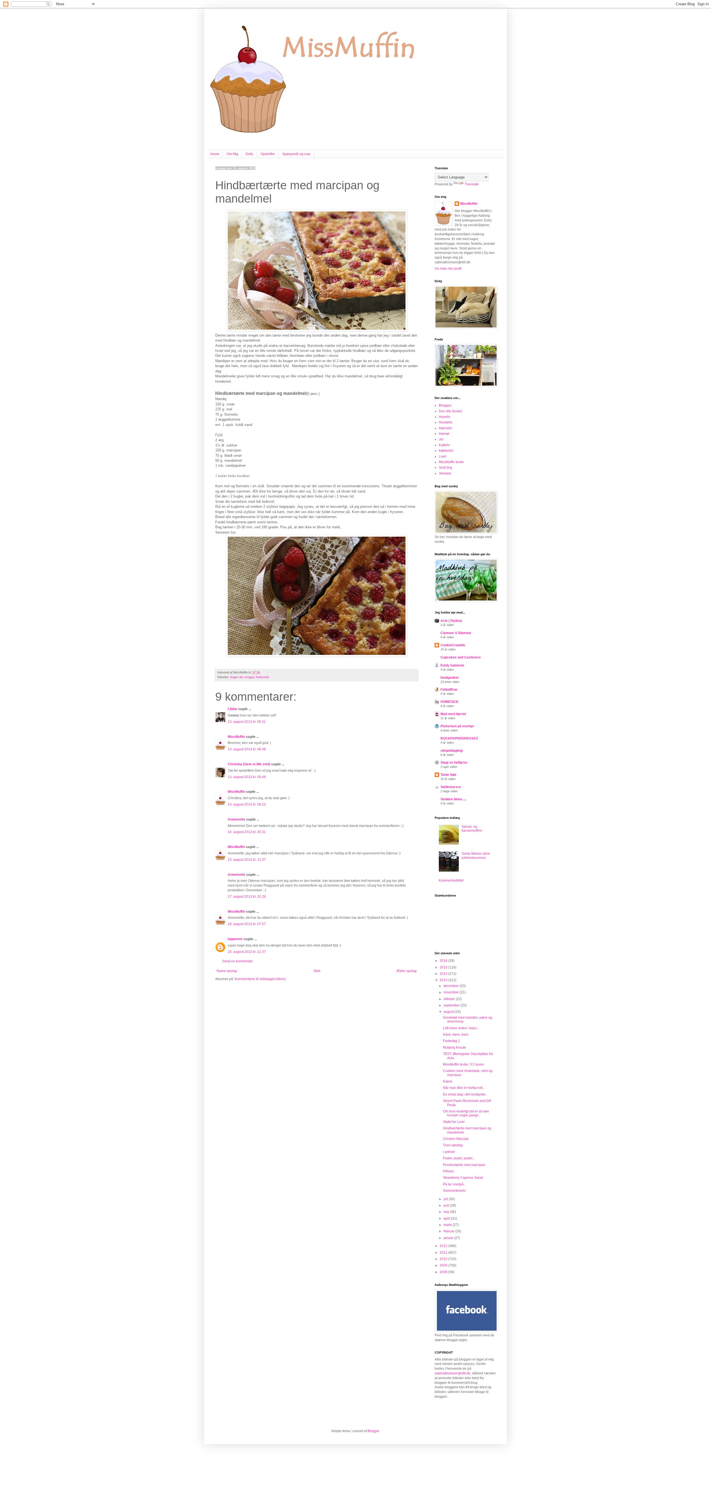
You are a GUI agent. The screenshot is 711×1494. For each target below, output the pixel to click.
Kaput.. (448, 1081)
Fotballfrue (448, 690)
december (452, 986)
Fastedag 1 (451, 1041)
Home (214, 154)
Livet (442, 456)
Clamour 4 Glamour (455, 633)
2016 (444, 961)
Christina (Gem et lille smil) (249, 764)
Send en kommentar (237, 961)
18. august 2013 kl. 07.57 (247, 924)
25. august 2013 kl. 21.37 (247, 952)
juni (447, 1205)
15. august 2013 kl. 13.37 (247, 860)
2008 (444, 1272)
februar (449, 1231)
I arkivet (449, 1152)
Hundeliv (445, 422)
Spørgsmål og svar (296, 154)
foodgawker (449, 678)
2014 (444, 974)
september (452, 1005)
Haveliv (444, 417)
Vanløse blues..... (453, 799)
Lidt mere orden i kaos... (461, 1028)
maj (447, 1212)
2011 (444, 1253)
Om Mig (232, 154)
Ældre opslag (406, 971)
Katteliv (444, 445)
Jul (441, 439)
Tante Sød (448, 775)
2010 (444, 1259)
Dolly (249, 154)
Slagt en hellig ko (453, 762)
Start (316, 971)
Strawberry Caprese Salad (463, 1178)
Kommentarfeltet (451, 880)
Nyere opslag (227, 971)
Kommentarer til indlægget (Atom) (260, 979)
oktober (450, 999)
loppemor (235, 939)
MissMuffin (236, 737)
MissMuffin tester (451, 462)
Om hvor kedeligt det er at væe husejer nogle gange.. (466, 1113)
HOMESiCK (449, 702)
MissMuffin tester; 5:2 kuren (463, 1064)
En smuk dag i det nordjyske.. (465, 1094)
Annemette (236, 819)
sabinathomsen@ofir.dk (452, 1373)
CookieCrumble (452, 645)
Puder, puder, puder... (459, 1158)
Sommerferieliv (454, 1191)
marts (448, 1225)
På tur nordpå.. (454, 1184)
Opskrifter (268, 154)
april (447, 1218)
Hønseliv (445, 428)
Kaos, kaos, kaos (456, 1034)
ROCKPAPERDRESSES (459, 738)
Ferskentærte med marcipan (464, 1165)
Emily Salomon (452, 665)
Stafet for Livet (453, 1122)
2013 (444, 980)
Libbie (232, 709)
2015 (444, 967)
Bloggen (445, 405)
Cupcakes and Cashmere (460, 657)
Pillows (448, 1171)
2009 (444, 1265)
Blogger (373, 1431)
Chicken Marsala (456, 1139)
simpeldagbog (451, 751)
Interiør (444, 434)
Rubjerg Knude (454, 1047)
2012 (444, 1246)
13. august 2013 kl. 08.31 (247, 722)
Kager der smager (242, 677)
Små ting (445, 468)
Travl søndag (453, 1145)
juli (446, 1199)
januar (449, 1238)
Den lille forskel (450, 411)
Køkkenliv (262, 677)
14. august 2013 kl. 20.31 (247, 832)
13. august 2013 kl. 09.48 (247, 777)
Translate (472, 184)
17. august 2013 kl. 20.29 (247, 897)
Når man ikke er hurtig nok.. (463, 1088)
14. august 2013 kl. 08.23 (247, 804)
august (449, 1012)
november (452, 992)
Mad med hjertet (453, 714)
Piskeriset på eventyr (457, 726)
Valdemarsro (450, 787)
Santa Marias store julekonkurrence (476, 855)
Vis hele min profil (448, 269)
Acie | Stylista (451, 621)
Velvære (445, 473)
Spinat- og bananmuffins (472, 828)
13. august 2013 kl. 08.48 (247, 749)
